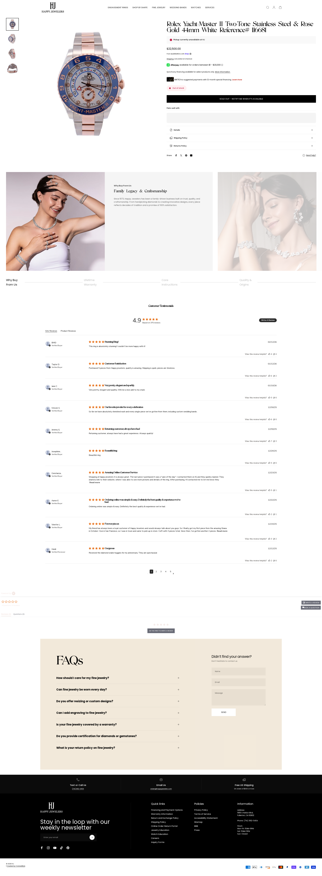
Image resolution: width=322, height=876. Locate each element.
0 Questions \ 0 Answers (11, 605)
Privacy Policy (201, 810)
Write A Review (268, 320)
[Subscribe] (92, 837)
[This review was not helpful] (274, 354)
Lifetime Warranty (90, 282)
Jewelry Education (160, 830)
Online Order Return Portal (164, 826)
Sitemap (198, 822)
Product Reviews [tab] (68, 331)
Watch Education (159, 834)
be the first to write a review (161, 631)
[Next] (148, 91)
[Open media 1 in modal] (88, 85)
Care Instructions (169, 282)
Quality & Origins (245, 282)
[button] (311, 608)
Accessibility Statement (206, 818)
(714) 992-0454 (78, 789)
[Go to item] (12, 24)
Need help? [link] (311, 155)
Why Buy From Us (11, 282)
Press (197, 830)
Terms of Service (202, 814)
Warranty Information (162, 814)
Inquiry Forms (157, 842)
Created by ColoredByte (16, 866)
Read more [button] (94, 482)
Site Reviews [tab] (51, 331)
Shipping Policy (158, 822)
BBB (196, 826)
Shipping (170, 59)
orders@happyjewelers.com (161, 789)
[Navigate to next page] (174, 574)
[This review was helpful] (269, 354)
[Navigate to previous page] (148, 574)
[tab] (6, 614)
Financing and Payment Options (167, 810)
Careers (155, 838)
